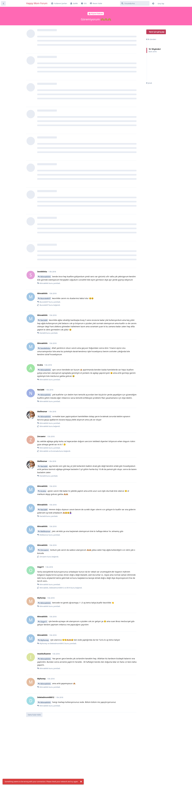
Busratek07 (45, 298)
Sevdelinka (45, 348)
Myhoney (44, 640)
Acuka (43, 491)
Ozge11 (43, 621)
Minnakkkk (45, 276)
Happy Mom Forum (36, 3)
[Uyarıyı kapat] (81, 781)
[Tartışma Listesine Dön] (3, 3)
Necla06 (43, 320)
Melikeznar (45, 531)
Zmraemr (44, 550)
